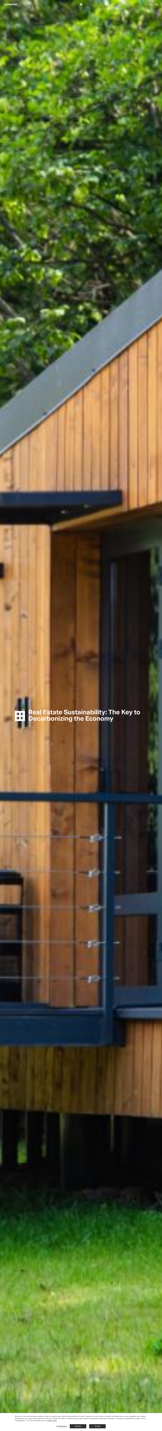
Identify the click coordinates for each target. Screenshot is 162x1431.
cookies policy (52, 1420)
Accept (97, 1426)
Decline (78, 1426)
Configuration (61, 1426)
